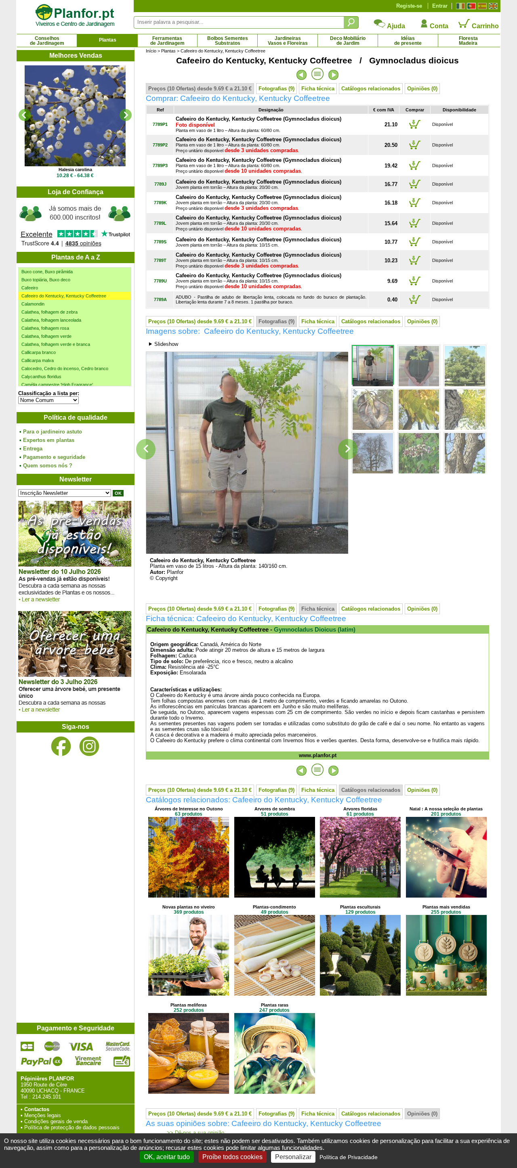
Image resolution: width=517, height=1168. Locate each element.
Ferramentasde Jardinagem (167, 41)
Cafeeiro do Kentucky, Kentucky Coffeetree (63, 295)
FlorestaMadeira (468, 41)
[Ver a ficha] (75, 115)
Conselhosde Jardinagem (47, 41)
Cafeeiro (29, 287)
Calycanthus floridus (41, 376)
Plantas (107, 40)
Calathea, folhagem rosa (45, 328)
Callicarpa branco (38, 352)
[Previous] (25, 115)
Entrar (440, 6)
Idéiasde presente (408, 41)
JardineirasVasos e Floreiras (288, 41)
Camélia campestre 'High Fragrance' (57, 384)
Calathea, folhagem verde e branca (55, 344)
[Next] (126, 115)
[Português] (470, 6)
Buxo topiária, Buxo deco (45, 279)
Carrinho (484, 26)
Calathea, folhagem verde (46, 336)
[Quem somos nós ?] (75, 225)
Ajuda (395, 26)
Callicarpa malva (37, 360)
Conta (438, 26)
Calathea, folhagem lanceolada (51, 320)
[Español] (481, 6)
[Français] (459, 6)
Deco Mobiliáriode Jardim (348, 41)
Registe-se (409, 6)
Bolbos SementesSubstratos (227, 41)
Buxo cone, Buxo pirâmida (47, 271)
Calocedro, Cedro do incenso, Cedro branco (64, 368)
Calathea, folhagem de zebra (49, 312)
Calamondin (32, 303)
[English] (492, 6)
